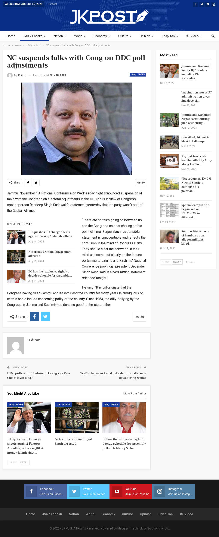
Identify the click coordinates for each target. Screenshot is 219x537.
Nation (58, 36)
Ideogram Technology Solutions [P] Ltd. (143, 528)
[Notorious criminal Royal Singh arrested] (16, 257)
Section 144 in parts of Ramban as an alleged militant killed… (195, 238)
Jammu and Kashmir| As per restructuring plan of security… (196, 119)
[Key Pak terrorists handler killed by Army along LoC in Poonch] (169, 161)
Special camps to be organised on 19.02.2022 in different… (195, 211)
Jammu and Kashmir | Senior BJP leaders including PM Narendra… (196, 72)
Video (195, 36)
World (78, 36)
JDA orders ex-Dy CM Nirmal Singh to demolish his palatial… (196, 185)
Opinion (145, 36)
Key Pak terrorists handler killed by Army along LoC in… (196, 160)
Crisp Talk (168, 36)
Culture (123, 36)
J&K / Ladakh (33, 36)
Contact (52, 4)
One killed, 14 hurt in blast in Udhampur (195, 139)
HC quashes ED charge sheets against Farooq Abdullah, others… (51, 234)
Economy (100, 36)
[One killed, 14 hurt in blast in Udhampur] (169, 142)
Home (11, 36)
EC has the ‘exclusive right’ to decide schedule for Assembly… (50, 274)
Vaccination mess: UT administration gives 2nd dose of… (196, 97)
